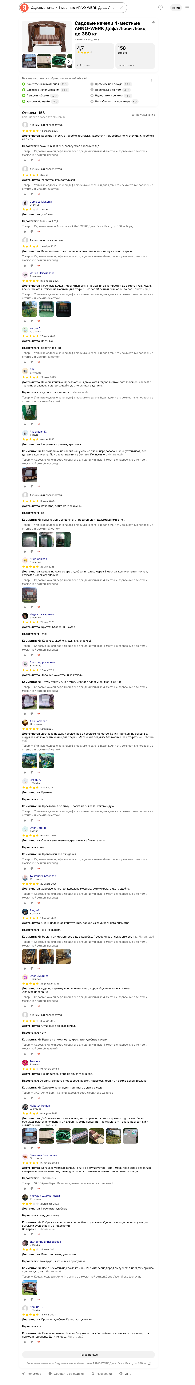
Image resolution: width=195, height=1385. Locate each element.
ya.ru (128, 1373)
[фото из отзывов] (29, 309)
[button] (29, 61)
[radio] (24, 160)
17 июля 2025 (47, 336)
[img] (30, 130)
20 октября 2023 (49, 1162)
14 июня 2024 (48, 1314)
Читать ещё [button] (142, 289)
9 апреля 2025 (48, 835)
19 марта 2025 (48, 918)
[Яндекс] (24, 7)
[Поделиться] (153, 22)
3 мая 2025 (46, 787)
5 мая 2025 (46, 728)
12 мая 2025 (47, 670)
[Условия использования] (151, 80)
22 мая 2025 (47, 622)
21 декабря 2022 (49, 1203)
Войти (176, 7)
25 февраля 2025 (49, 983)
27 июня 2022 (48, 1249)
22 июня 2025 (48, 377)
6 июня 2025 (47, 439)
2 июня (44, 209)
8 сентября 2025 (49, 280)
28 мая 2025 (47, 566)
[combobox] (72, 8)
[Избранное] (160, 7)
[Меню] (187, 7)
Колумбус (34, 1373)
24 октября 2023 (49, 1069)
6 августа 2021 (48, 1113)
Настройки (104, 1373)
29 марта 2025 (48, 883)
